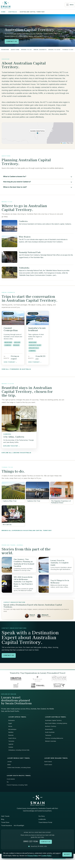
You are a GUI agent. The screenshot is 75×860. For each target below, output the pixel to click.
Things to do (67, 49)
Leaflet (64, 143)
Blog (2, 819)
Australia (12, 12)
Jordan (9, 761)
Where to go (26, 49)
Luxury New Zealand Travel (56, 758)
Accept (67, 854)
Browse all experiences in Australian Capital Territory (27, 530)
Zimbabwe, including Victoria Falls (18, 750)
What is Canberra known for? (14, 176)
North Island (48, 761)
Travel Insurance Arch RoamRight (12, 825)
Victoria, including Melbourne (54, 738)
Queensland (49, 729)
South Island (48, 764)
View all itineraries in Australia (16, 369)
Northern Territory (50, 726)
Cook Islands (11, 779)
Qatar (9, 764)
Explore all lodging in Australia (16, 452)
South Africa (12, 738)
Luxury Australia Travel (55, 717)
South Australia (49, 732)
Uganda (10, 744)
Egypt (10, 723)
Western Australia (50, 741)
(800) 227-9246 (30, 841)
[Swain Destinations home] (37, 800)
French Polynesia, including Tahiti (17, 785)
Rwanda (10, 735)
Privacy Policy (32, 856)
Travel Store (5, 822)
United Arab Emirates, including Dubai (18, 767)
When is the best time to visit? (15, 187)
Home (3, 12)
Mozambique (12, 729)
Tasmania (48, 735)
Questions (15, 49)
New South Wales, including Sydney (56, 723)
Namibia (10, 732)
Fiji (7, 782)
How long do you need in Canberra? (17, 182)
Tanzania (11, 741)
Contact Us (11, 41)
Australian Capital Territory (53, 720)
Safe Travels (5, 816)
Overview (5, 49)
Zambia (10, 747)
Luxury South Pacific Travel (19, 775)
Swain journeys (40, 49)
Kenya (10, 726)
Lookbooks (42, 819)
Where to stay (54, 49)
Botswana (11, 720)
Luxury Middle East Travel (18, 758)
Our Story (41, 816)
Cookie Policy (46, 856)
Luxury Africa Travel (17, 717)
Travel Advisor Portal (45, 822)
